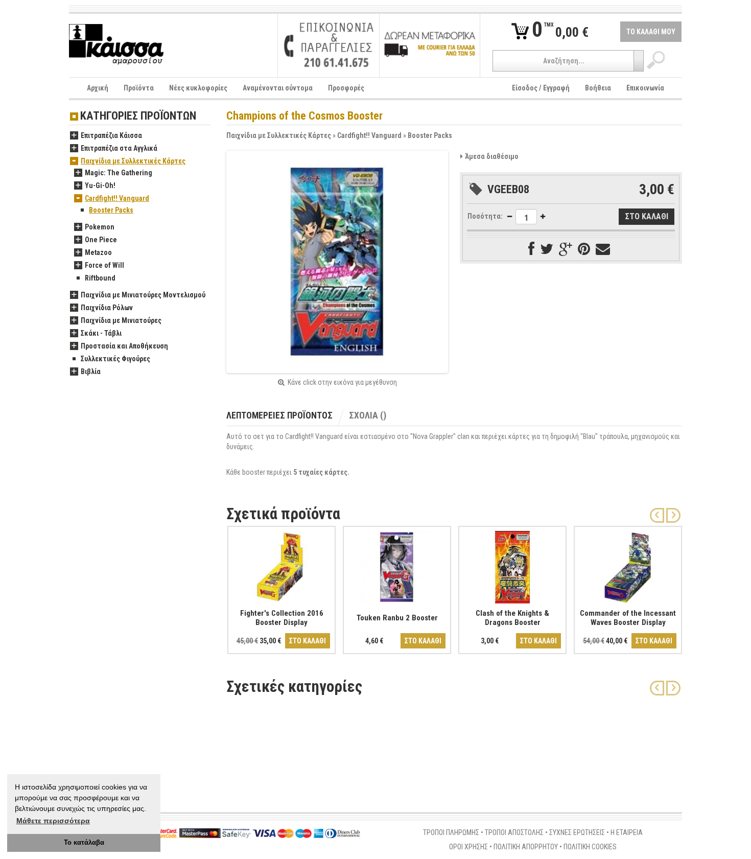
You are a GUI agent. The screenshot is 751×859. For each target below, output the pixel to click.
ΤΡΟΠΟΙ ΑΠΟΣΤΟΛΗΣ (514, 832)
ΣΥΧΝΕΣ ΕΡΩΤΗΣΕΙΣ (577, 832)
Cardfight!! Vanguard (369, 135)
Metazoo (98, 252)
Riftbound (100, 278)
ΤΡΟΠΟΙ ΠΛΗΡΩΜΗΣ (451, 832)
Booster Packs (430, 135)
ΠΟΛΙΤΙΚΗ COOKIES (590, 847)
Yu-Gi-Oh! (100, 185)
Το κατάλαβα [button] (84, 842)
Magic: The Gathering (118, 173)
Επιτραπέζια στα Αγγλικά (119, 148)
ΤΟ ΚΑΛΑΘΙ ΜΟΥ (650, 32)
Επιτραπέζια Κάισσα (111, 135)
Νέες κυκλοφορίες (198, 88)
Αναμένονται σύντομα (278, 88)
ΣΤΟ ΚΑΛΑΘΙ (307, 641)
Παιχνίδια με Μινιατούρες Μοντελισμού (143, 295)
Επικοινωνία (645, 88)
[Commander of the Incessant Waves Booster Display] (628, 565)
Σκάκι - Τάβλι (101, 333)
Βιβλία (91, 371)
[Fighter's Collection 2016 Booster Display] (281, 565)
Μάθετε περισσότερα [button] (53, 821)
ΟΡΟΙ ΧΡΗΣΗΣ (468, 847)
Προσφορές (346, 88)
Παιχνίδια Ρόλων (107, 308)
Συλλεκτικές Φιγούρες (115, 359)
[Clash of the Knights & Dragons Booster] (512, 565)
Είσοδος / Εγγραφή (541, 88)
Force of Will (104, 265)
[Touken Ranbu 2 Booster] (397, 565)
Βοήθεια (598, 88)
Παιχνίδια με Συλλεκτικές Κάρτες (278, 135)
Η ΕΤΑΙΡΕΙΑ (627, 832)
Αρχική (97, 88)
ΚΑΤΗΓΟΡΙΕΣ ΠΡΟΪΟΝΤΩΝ (138, 116)
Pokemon (99, 227)
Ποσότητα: (485, 216)
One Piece (101, 240)
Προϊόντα (139, 88)
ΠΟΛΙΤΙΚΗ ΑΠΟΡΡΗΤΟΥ (526, 847)
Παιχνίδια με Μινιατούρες (121, 320)
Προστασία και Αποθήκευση (124, 346)
